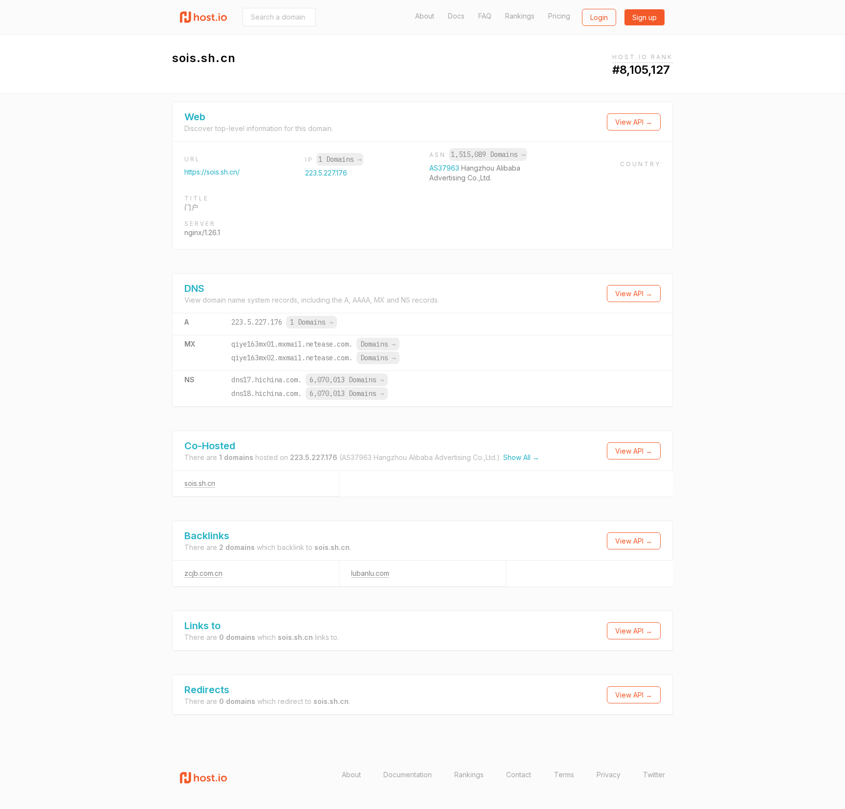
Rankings (519, 16)
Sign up (644, 17)
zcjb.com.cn (203, 573)
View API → (633, 122)
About (424, 16)
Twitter (654, 774)
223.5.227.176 (326, 173)
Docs (456, 16)
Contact (518, 774)
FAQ (484, 16)
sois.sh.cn (199, 483)
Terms (564, 774)
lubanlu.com (370, 573)
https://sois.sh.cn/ (212, 172)
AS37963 (445, 168)
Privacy (609, 774)
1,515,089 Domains (488, 154)
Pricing (559, 16)
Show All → (521, 457)
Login (599, 17)
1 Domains (339, 159)
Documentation (407, 774)
